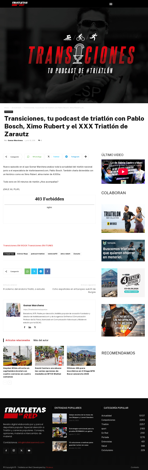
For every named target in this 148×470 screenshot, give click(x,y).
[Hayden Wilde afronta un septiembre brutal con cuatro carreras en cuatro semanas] (17, 356)
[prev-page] (5, 382)
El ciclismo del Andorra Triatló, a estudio (24, 289)
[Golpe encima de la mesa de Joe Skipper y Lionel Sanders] (59, 418)
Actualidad (16, 108)
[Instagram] (14, 451)
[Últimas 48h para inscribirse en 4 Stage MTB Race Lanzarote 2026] (81, 356)
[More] (86, 157)
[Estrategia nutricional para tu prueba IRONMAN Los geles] (59, 432)
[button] (110, 3)
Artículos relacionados (17, 340)
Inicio (6, 108)
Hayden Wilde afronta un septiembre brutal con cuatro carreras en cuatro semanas (17, 372)
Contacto (135, 467)
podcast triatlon (38, 254)
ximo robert (65, 254)
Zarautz (76, 254)
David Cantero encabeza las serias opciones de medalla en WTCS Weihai (48, 371)
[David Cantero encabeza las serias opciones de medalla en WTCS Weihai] (49, 356)
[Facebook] (47, 271)
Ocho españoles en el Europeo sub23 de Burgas (74, 290)
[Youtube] (29, 451)
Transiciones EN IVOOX (15, 245)
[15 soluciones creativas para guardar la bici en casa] (59, 446)
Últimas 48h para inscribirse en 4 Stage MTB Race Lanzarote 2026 (81, 371)
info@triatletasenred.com (31, 442)
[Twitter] (34, 271)
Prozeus (49, 467)
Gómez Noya (22, 254)
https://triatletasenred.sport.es (35, 309)
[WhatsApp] (27, 271)
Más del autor (41, 340)
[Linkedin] (30, 327)
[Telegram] (41, 271)
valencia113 (52, 254)
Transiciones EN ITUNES (40, 245)
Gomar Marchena (15, 140)
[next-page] (9, 382)
